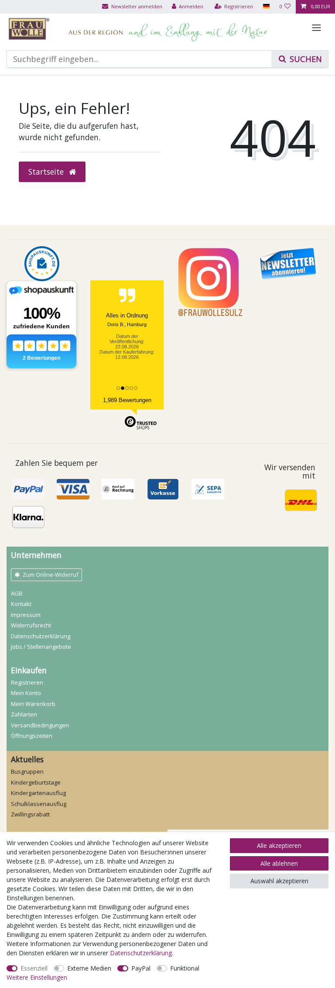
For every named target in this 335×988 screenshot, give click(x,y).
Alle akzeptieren (279, 845)
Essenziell (34, 968)
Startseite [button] (47, 171)
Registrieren (27, 682)
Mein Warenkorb (33, 704)
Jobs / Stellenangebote (41, 647)
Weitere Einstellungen (37, 977)
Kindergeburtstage (36, 782)
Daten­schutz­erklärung (40, 636)
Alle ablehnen (279, 863)
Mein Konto (26, 693)
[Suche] (299, 59)
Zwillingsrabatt (30, 814)
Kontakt (21, 604)
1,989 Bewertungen (127, 400)
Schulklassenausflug (38, 804)
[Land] (266, 7)
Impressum (26, 615)
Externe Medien (89, 968)
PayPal (140, 968)
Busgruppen (27, 771)
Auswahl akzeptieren (279, 881)
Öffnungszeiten (31, 736)
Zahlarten (24, 714)
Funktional (184, 968)
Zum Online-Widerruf (51, 574)
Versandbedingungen (40, 725)
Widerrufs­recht (31, 625)
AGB (16, 593)
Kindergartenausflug (38, 793)
